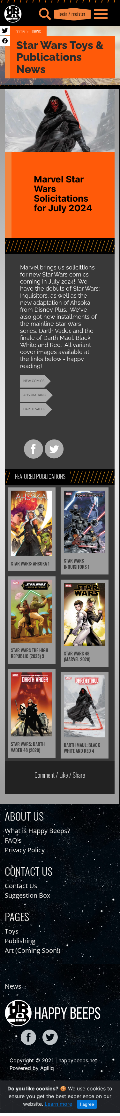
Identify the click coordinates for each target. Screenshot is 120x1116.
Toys (12, 931)
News (36, 31)
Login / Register (71, 14)
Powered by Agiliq (32, 1068)
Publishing (20, 940)
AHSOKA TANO (34, 395)
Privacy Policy (25, 850)
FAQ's (13, 840)
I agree (87, 1104)
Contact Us (21, 885)
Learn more (58, 1104)
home (20, 31)
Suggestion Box (27, 895)
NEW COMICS (33, 381)
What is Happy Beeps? (37, 830)
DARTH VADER (34, 409)
